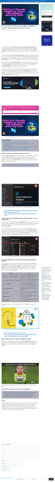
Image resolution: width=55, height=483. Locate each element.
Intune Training (25, 1)
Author (5, 150)
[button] (45, 1)
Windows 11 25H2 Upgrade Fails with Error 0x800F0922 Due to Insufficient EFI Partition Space (47, 277)
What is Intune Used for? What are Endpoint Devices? (15, 142)
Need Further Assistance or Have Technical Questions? (16, 149)
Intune (14, 1)
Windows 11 (31, 1)
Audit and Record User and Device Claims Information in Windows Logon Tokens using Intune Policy (47, 270)
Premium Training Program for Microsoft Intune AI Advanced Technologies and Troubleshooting (46, 297)
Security (19, 1)
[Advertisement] (20, 38)
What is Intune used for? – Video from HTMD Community (16, 147)
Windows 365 (37, 1)
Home (11, 1)
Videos (42, 1)
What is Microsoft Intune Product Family (14, 333)
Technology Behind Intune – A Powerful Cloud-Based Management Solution (20, 146)
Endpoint (14, 62)
